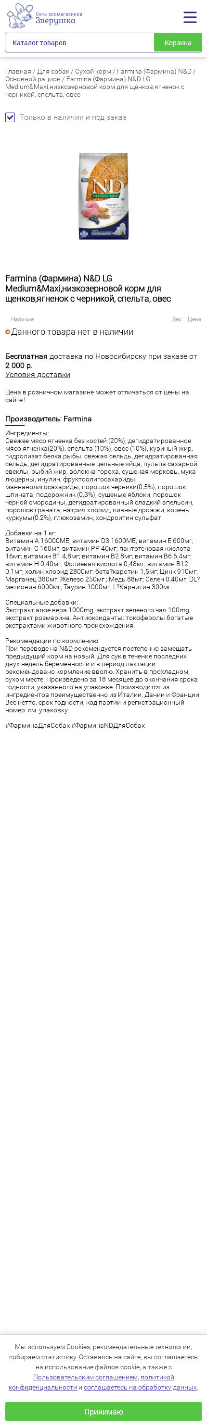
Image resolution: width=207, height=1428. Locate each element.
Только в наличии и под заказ (73, 117)
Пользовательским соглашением (85, 1377)
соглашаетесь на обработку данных (140, 1387)
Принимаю (103, 1411)
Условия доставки (37, 374)
